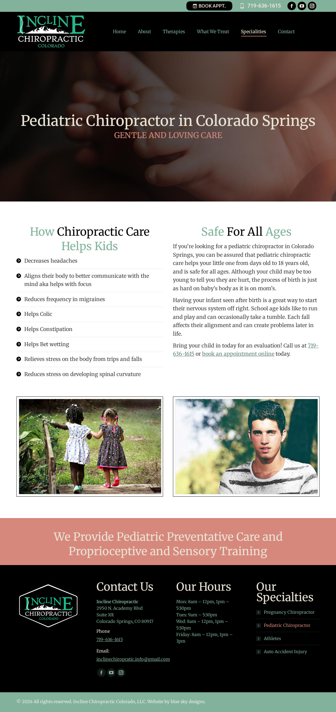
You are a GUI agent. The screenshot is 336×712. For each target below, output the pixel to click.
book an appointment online (238, 353)
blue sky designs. (188, 701)
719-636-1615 (264, 6)
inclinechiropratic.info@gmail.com (133, 659)
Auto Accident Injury (285, 651)
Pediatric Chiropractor (287, 625)
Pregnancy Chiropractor (289, 612)
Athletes (272, 638)
